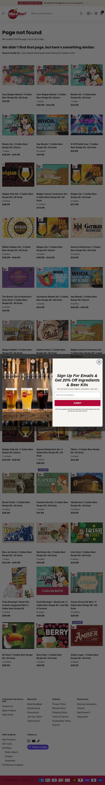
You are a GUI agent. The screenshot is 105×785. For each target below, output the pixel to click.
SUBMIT (77, 403)
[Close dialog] (99, 361)
